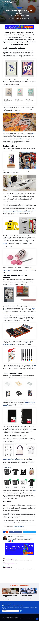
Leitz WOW (30, 210)
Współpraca (4, 615)
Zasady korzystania (22, 615)
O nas (17, 615)
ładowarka (13, 171)
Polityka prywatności (28, 615)
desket (34, 490)
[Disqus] (19, 569)
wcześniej (5, 507)
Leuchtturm (32, 402)
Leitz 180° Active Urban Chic (18, 211)
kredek (33, 308)
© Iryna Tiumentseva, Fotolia (19, 526)
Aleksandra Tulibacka (15, 18)
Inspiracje (19, 7)
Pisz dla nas (8, 615)
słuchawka (5, 243)
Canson (25, 428)
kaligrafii (15, 309)
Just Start (5, 79)
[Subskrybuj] (21, 611)
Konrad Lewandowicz (23, 599)
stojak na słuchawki (20, 171)
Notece (16, 400)
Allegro (33, 133)
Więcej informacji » (33, 618)
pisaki (10, 366)
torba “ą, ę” (18, 461)
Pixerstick (15, 109)
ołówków (5, 309)
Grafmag (7, 617)
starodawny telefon (25, 241)
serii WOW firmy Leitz (17, 195)
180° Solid (26, 211)
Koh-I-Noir (5, 312)
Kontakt (33, 615)
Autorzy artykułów (13, 615)
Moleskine (27, 402)
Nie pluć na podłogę (17, 138)
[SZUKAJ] (36, 2)
